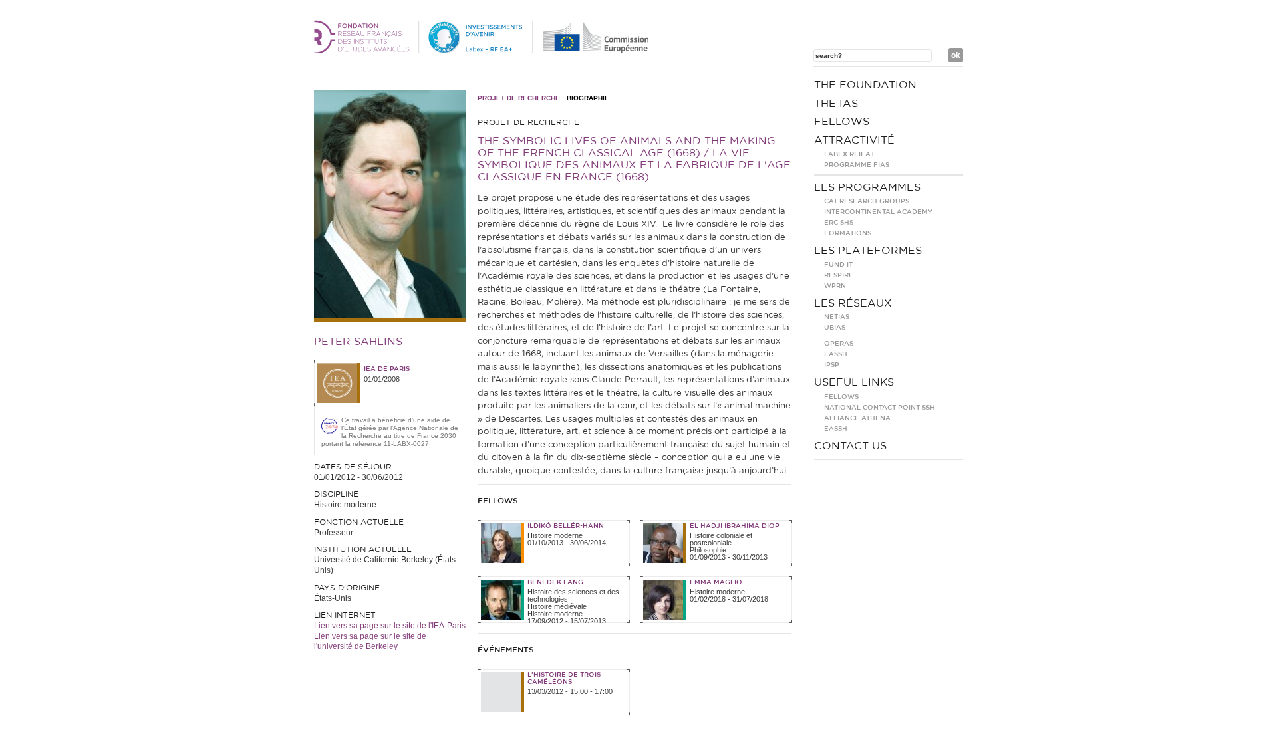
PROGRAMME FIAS (856, 165)
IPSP (831, 365)
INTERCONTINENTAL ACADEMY (878, 212)
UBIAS (834, 327)
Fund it (838, 264)
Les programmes (867, 187)
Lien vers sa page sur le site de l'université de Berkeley (370, 642)
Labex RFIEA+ (849, 154)
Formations (847, 233)
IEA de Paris (387, 369)
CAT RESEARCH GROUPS (866, 201)
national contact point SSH (879, 407)
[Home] (483, 50)
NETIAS (836, 317)
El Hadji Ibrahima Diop (735, 526)
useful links (854, 382)
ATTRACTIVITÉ (854, 140)
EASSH (835, 354)
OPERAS (838, 343)
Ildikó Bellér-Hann (565, 526)
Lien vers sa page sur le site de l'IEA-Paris (390, 625)
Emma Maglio (716, 582)
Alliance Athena (857, 418)
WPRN (835, 286)
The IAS (836, 103)
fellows (841, 121)
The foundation (865, 85)
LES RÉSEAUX (853, 303)
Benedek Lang (555, 582)
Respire (838, 275)
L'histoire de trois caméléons (564, 678)
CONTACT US (850, 446)
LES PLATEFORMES (868, 250)
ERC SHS (838, 222)
